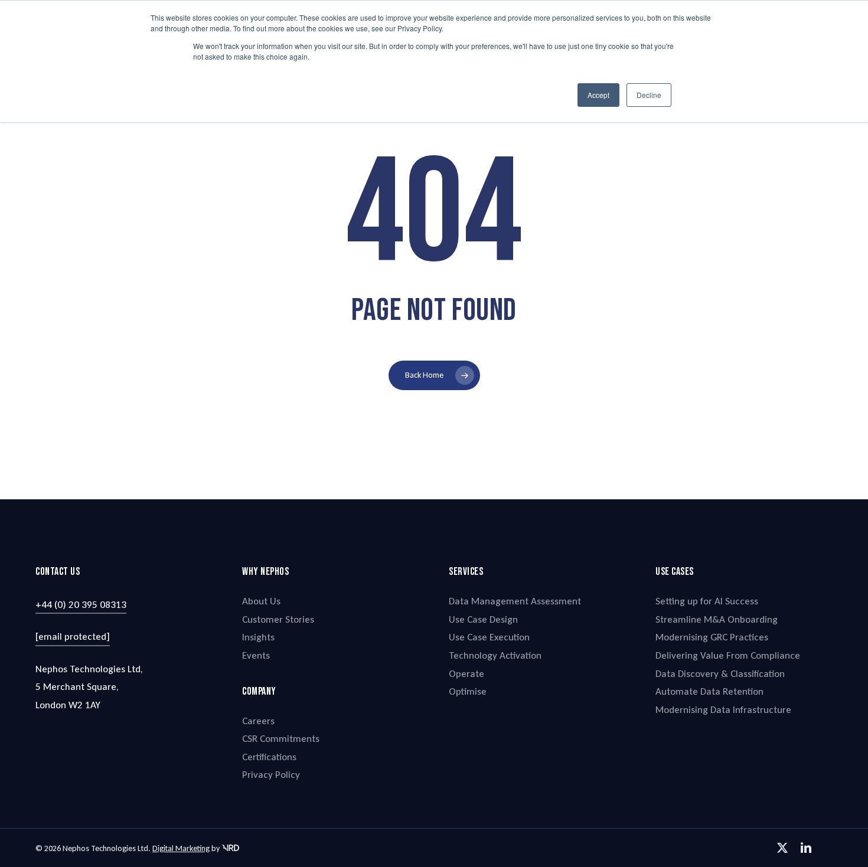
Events (256, 655)
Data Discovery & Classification (720, 674)
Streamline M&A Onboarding (716, 619)
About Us (261, 601)
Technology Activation (495, 655)
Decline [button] (649, 95)
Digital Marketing (181, 848)
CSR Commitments (280, 738)
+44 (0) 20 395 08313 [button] (80, 604)
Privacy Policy (271, 774)
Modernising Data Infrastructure (723, 710)
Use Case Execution (489, 637)
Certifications (269, 757)
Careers (258, 721)
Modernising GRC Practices (711, 637)
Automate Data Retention (709, 691)
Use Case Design (483, 619)
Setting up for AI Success (706, 601)
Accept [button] (598, 95)
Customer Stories (278, 619)
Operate (466, 674)
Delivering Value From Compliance (727, 655)
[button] (72, 637)
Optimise (468, 691)
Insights (258, 637)
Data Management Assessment (515, 601)
